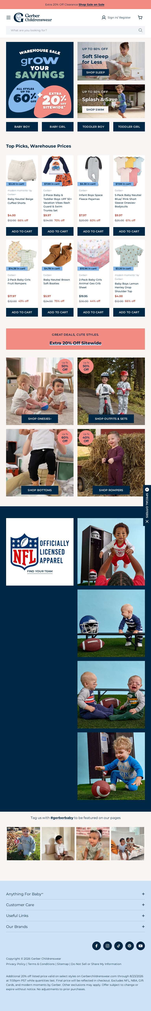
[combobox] (75, 30)
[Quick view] (32, 163)
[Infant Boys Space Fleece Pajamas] (93, 171)
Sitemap (63, 964)
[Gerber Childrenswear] (40, 80)
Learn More (23, 844)
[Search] (140, 30)
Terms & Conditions (41, 964)
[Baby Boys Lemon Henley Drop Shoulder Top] (129, 256)
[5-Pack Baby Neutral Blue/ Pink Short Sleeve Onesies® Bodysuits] (129, 171)
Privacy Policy (16, 964)
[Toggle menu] (8, 17)
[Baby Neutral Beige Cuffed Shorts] (22, 171)
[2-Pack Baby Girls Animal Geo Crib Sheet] (93, 256)
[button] (147, 505)
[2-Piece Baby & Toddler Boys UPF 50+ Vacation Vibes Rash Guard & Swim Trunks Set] (58, 171)
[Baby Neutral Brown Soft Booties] (58, 256)
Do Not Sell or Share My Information (96, 964)
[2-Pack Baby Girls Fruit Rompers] (22, 256)
